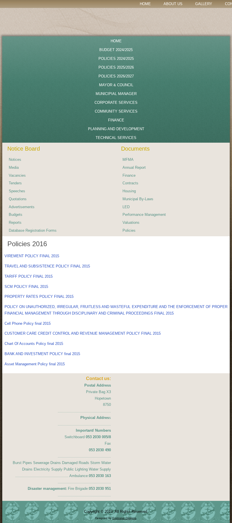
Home (145, 4)
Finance (129, 175)
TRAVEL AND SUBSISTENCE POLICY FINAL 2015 (47, 266)
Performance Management (144, 214)
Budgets (15, 214)
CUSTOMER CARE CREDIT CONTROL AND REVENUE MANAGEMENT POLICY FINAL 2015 (83, 333)
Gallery (203, 4)
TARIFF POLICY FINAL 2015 (29, 276)
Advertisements (22, 207)
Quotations (18, 199)
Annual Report (134, 167)
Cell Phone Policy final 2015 (28, 323)
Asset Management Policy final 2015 (35, 364)
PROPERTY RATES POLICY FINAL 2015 (39, 296)
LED (126, 207)
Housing (129, 191)
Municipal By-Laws (138, 199)
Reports (15, 222)
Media (14, 167)
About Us (173, 4)
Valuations (131, 222)
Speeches (17, 191)
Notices (15, 159)
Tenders (15, 183)
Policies (129, 230)
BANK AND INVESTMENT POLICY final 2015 (42, 354)
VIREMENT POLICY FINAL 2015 (32, 256)
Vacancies (17, 175)
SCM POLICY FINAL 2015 (26, 286)
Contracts (130, 183)
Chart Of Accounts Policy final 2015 (34, 343)
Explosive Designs (124, 518)
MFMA (128, 159)
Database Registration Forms (33, 230)
